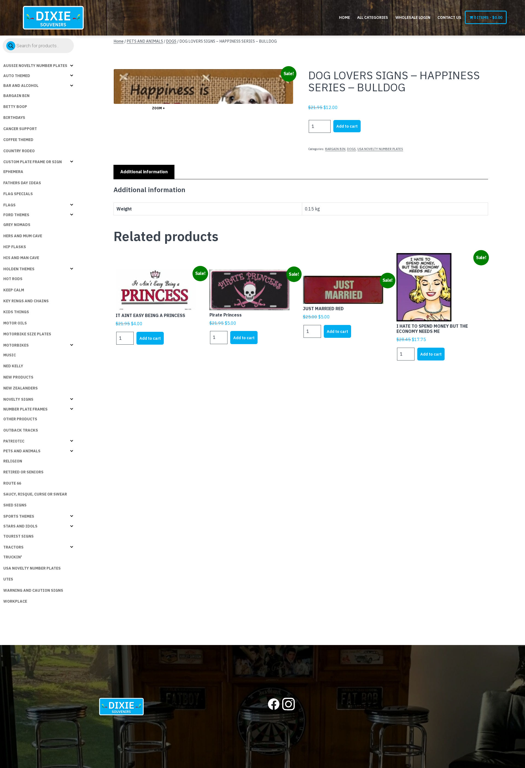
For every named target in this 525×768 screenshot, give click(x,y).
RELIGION (12, 461)
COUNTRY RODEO (19, 150)
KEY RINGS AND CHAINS (26, 300)
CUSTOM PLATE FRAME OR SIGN (32, 161)
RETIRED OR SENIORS (23, 472)
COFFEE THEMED (18, 139)
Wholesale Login (412, 17)
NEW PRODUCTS (18, 377)
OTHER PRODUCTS (20, 419)
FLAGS (9, 205)
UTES (8, 579)
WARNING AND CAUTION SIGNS (33, 590)
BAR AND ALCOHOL (21, 85)
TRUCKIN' (12, 557)
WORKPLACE (15, 601)
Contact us (449, 17)
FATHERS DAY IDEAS (22, 182)
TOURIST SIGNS (18, 536)
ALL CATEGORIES (372, 17)
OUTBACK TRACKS (20, 430)
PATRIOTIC (13, 441)
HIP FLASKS (14, 246)
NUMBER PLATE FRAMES (25, 409)
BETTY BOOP (15, 106)
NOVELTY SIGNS (18, 399)
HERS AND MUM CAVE (22, 235)
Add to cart (347, 126)
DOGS (171, 41)
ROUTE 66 (12, 483)
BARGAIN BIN (16, 95)
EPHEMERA (13, 171)
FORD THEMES (16, 214)
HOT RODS (12, 278)
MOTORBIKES (16, 345)
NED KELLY (13, 366)
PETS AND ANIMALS (21, 451)
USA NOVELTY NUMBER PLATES (32, 568)
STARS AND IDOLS (20, 526)
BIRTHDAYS (14, 117)
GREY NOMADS (16, 224)
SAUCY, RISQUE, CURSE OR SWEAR (35, 494)
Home (344, 17)
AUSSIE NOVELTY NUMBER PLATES (35, 65)
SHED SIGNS (15, 505)
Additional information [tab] (144, 171)
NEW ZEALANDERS (20, 388)
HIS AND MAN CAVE (21, 257)
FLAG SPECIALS (18, 193)
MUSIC (9, 355)
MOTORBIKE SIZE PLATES (27, 334)
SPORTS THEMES (18, 516)
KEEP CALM (13, 290)
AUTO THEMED (16, 75)
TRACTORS (13, 547)
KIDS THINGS (16, 311)
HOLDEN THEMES (18, 268)
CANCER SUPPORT (20, 128)
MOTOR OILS (15, 323)
